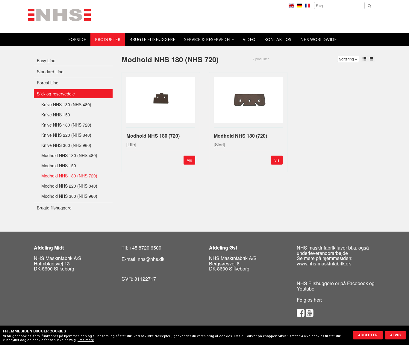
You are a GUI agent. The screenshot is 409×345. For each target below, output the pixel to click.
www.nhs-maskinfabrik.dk (324, 263)
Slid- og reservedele (56, 94)
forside (77, 39)
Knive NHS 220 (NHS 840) (66, 135)
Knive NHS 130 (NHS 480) (66, 104)
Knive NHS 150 (55, 115)
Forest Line (47, 83)
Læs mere (86, 340)
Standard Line (50, 72)
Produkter (107, 39)
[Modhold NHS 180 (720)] (160, 102)
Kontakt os (277, 39)
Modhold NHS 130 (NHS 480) (69, 155)
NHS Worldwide (318, 39)
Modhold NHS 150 (58, 165)
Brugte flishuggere (152, 39)
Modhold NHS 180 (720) (153, 135)
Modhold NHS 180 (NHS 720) (69, 176)
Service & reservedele (209, 39)
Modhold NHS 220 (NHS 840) (69, 186)
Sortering (347, 58)
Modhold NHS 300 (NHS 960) (69, 196)
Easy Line (46, 60)
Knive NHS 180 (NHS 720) (66, 125)
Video (249, 39)
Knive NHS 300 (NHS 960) (66, 145)
